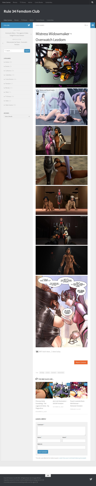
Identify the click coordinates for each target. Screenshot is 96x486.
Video (7, 101)
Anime (30, 2)
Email (65, 437)
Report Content (81, 362)
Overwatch (53, 372)
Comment (41, 424)
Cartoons (8, 71)
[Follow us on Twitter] (29, 25)
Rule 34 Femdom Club (22, 11)
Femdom (7, 83)
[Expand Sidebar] (92, 25)
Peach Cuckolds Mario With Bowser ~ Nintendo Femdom (77, 403)
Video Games (6, 2)
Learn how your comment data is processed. (72, 458)
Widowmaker (61, 372)
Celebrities (48, 2)
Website (40, 444)
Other (7, 92)
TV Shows (23, 2)
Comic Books (39, 2)
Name (40, 437)
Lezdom (48, 372)
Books (7, 66)
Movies (15, 2)
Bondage (42, 372)
